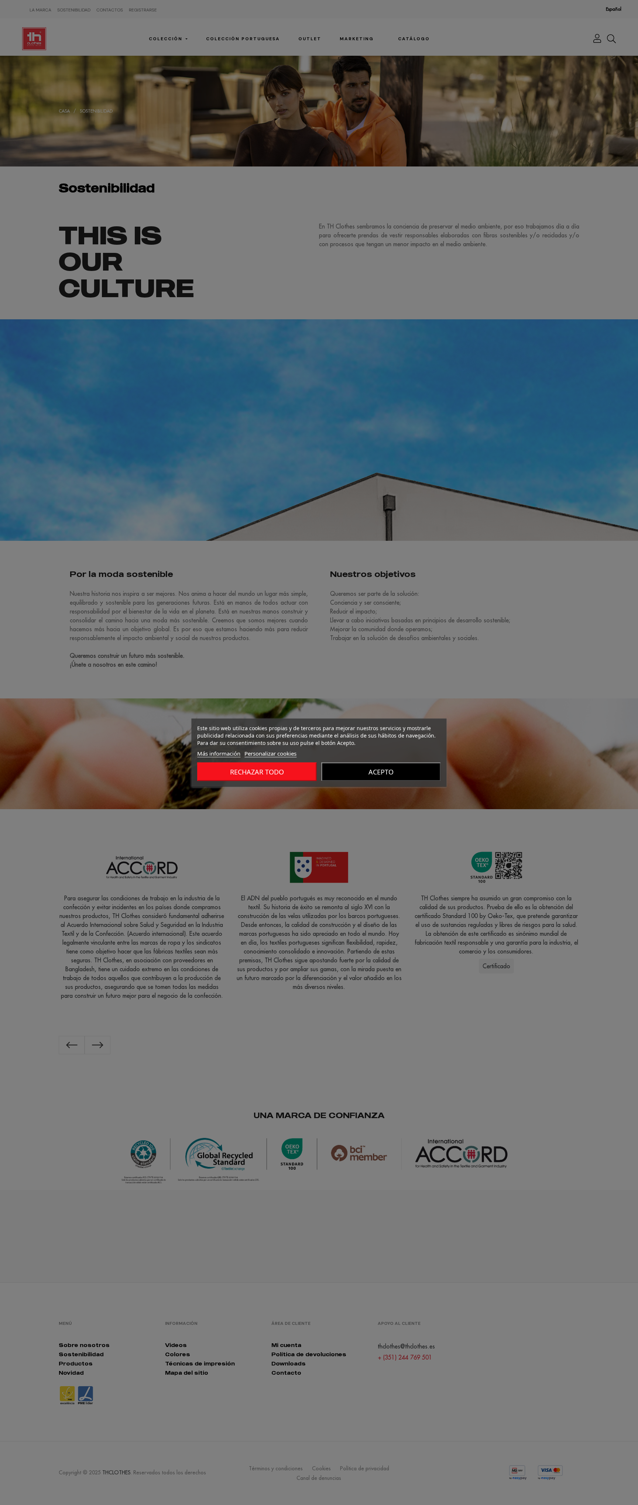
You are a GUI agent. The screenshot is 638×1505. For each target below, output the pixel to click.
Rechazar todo (257, 771)
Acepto (381, 771)
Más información (218, 753)
